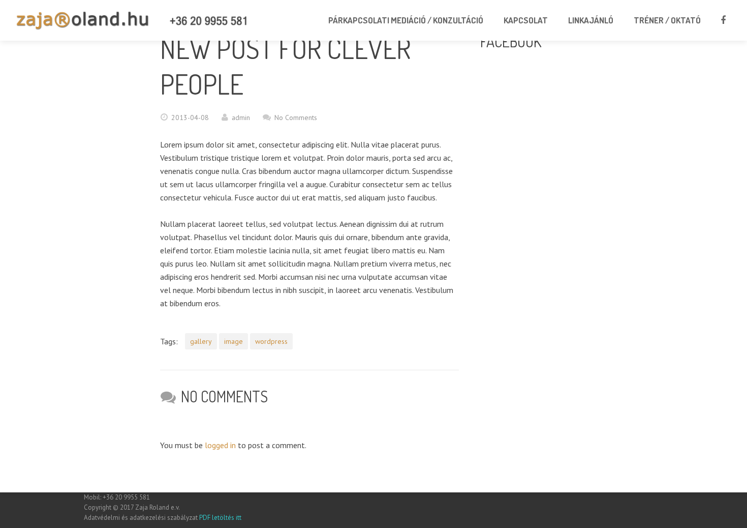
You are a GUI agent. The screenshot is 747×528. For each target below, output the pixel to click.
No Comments (295, 117)
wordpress (271, 341)
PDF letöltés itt (219, 517)
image (233, 341)
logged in (220, 445)
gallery (201, 341)
